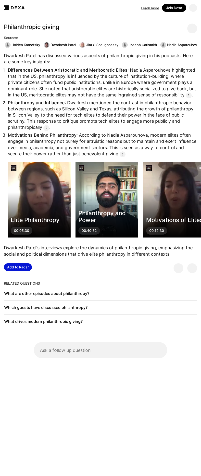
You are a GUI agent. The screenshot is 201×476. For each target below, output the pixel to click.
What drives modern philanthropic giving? (43, 321)
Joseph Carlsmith (143, 45)
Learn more (150, 8)
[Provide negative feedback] (192, 268)
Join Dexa (174, 8)
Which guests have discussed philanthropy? (46, 307)
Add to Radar (18, 267)
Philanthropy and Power (102, 217)
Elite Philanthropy (35, 220)
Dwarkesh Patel (63, 45)
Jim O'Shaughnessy (102, 45)
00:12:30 (156, 231)
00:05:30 (21, 231)
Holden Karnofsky (26, 45)
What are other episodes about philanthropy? (46, 293)
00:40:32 (89, 231)
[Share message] (192, 28)
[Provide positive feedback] (178, 268)
